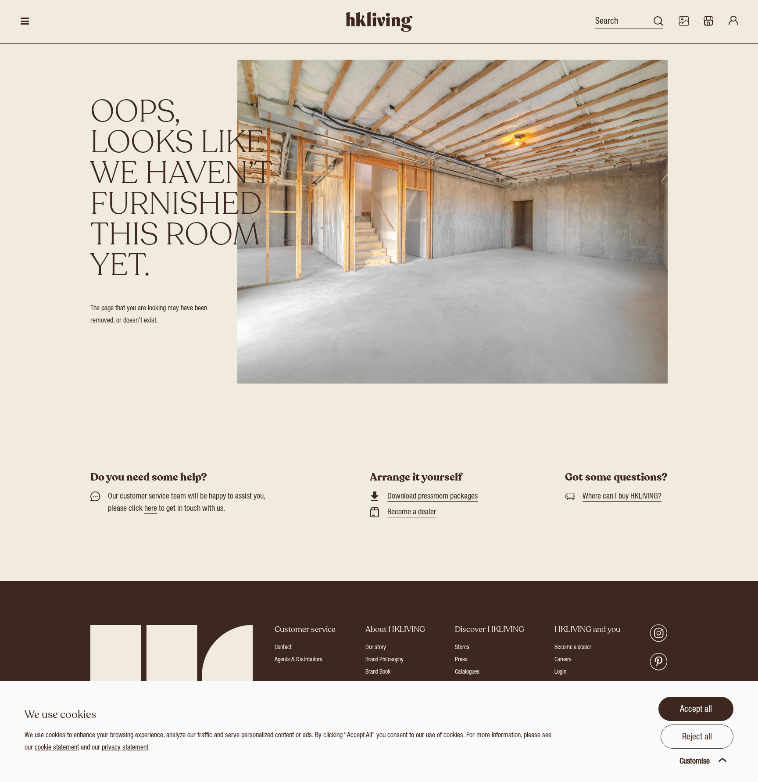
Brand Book (377, 672)
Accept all (696, 710)
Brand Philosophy (384, 660)
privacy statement (125, 748)
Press (461, 660)
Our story (375, 648)
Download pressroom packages (432, 497)
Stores (462, 648)
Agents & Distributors (298, 660)
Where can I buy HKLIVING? (622, 497)
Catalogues (467, 672)
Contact (283, 648)
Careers (563, 660)
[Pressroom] (683, 22)
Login (560, 672)
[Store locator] (708, 22)
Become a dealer (411, 513)
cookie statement (57, 748)
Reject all (697, 737)
